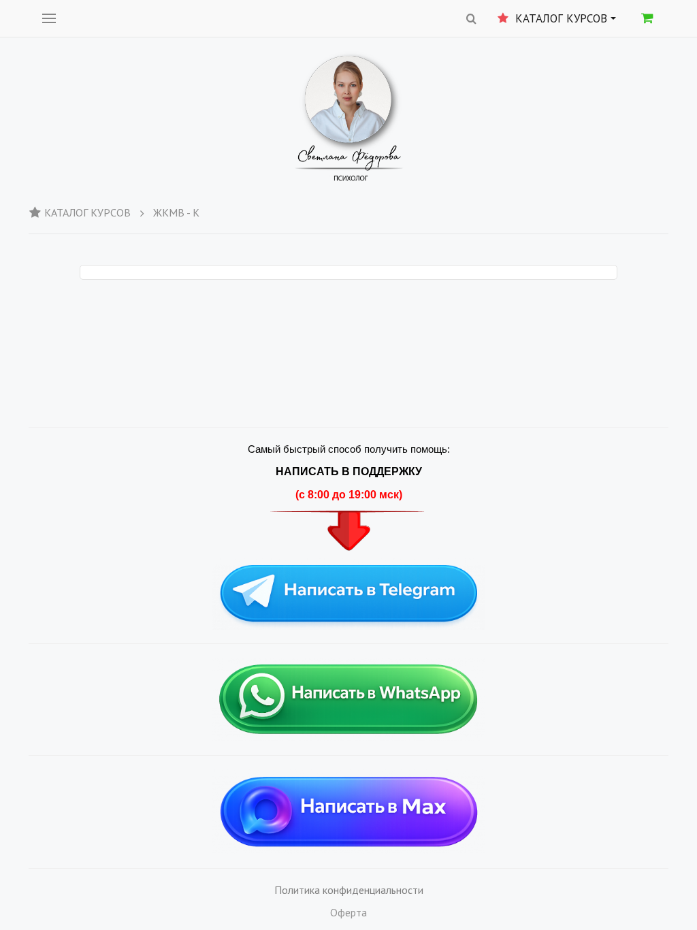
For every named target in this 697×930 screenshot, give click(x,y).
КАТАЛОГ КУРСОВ (87, 212)
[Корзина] (647, 18)
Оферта (348, 912)
